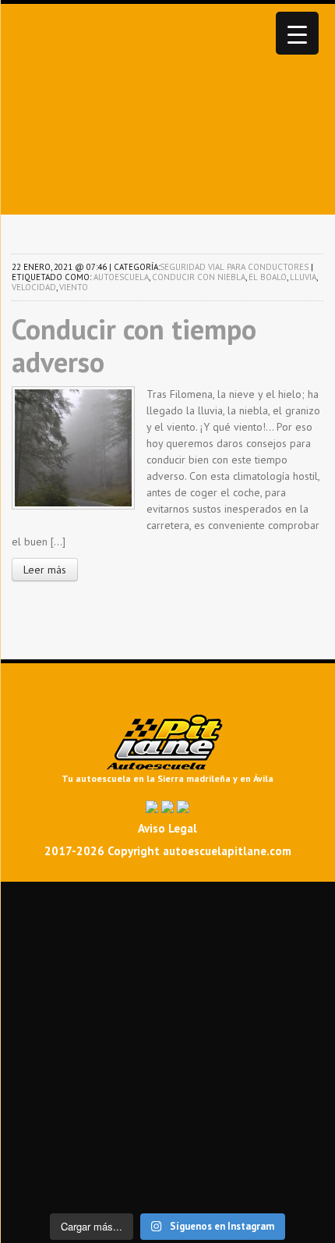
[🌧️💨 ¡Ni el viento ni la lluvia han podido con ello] (167, 1147)
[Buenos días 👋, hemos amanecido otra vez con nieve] (167, 1162)
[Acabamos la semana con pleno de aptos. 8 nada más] (167, 913)
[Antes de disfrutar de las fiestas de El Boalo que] (167, 960)
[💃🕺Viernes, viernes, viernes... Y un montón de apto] (167, 975)
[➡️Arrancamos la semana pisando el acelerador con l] (167, 991)
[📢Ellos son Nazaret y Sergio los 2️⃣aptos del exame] (167, 1006)
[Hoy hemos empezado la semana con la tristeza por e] (167, 1178)
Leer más (44, 570)
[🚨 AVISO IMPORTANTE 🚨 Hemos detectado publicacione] (167, 1131)
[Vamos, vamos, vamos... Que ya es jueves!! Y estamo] (167, 944)
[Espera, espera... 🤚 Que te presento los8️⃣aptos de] (167, 1053)
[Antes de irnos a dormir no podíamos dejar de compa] (167, 1194)
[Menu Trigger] (297, 33)
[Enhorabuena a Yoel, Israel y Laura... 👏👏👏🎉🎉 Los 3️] (167, 1069)
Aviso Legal (167, 828)
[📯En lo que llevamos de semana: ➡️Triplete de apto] (167, 1084)
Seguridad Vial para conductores (234, 266)
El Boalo (268, 277)
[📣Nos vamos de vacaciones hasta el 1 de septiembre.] (167, 897)
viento (73, 287)
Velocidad (34, 287)
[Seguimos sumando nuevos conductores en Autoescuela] (167, 1022)
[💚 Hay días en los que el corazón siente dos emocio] (167, 928)
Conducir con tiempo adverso (134, 345)
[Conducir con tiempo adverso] (73, 446)
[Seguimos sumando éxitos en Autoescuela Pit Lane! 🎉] (167, 1116)
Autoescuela (121, 277)
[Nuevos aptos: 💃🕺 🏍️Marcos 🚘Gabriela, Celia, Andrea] (167, 1038)
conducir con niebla (198, 277)
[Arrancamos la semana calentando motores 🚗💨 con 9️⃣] (167, 1100)
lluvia (303, 277)
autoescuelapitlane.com (227, 850)
